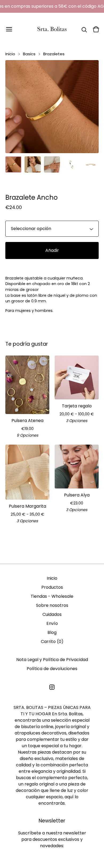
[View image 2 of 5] (33, 164)
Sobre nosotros (52, 605)
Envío (52, 623)
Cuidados (52, 614)
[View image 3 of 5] (52, 164)
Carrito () (52, 641)
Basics (29, 54)
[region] (52, 6)
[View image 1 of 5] (13, 164)
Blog (52, 632)
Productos (52, 587)
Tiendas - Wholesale (52, 596)
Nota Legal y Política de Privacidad (52, 660)
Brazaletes (54, 54)
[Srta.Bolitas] (52, 29)
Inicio (10, 54)
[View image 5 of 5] (91, 164)
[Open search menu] (84, 29)
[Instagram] (52, 687)
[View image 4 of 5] (71, 164)
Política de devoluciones (52, 669)
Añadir (52, 250)
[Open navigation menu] (9, 29)
